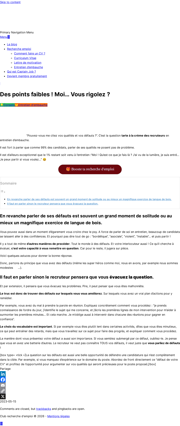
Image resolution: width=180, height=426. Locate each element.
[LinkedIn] (90, 374)
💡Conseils (7, 105)
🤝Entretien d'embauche (31, 105)
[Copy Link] (90, 391)
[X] (90, 396)
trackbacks (43, 409)
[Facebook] (90, 379)
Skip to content (10, 2)
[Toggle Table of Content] (2, 192)
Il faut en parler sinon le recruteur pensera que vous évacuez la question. (52, 203)
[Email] (90, 385)
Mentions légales (58, 416)
